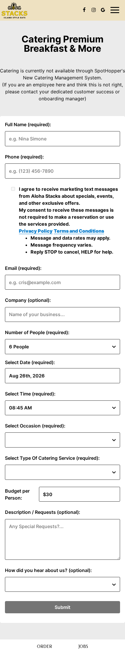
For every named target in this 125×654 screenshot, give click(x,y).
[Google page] (103, 10)
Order (44, 646)
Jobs (83, 646)
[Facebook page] (84, 10)
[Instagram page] (93, 10)
